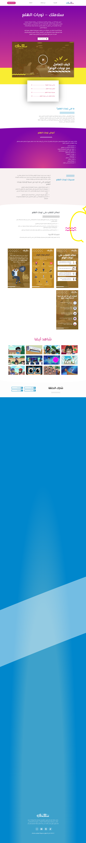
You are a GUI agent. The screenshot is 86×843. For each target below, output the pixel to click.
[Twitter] (50, 829)
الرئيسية (55, 3)
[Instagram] (37, 829)
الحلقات (30, 3)
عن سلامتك (42, 3)
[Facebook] (45, 829)
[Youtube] (41, 829)
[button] (43, 60)
